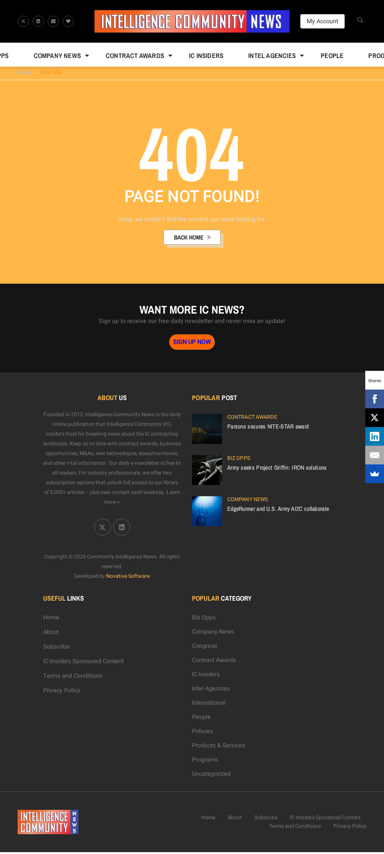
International (209, 702)
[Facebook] (374, 399)
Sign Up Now (192, 342)
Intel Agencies (272, 55)
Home (25, 72)
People (332, 55)
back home (189, 237)
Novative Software (128, 576)
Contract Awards (135, 55)
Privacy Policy (61, 690)
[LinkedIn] (374, 436)
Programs (205, 759)
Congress (204, 645)
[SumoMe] (374, 473)
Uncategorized (211, 773)
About (51, 632)
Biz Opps (238, 458)
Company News (57, 55)
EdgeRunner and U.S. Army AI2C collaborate (278, 508)
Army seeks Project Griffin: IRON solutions (277, 467)
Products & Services (218, 745)
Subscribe (56, 646)
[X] (374, 417)
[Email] (374, 455)
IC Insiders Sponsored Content (83, 661)
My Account (322, 21)
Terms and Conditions (72, 675)
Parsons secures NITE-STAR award (268, 426)
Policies (202, 731)
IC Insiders (206, 55)
